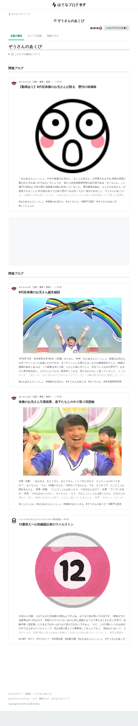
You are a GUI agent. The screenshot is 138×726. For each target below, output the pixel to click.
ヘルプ (34, 698)
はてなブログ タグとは (18, 698)
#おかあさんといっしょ (31, 201)
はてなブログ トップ (20, 14)
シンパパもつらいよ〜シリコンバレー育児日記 (40, 519)
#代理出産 (57, 638)
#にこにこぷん (26, 205)
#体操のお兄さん (55, 201)
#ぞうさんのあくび (106, 201)
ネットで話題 (35, 35)
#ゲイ (31, 638)
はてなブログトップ (60, 698)
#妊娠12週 (70, 638)
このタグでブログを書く (117, 28)
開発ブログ (44, 698)
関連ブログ (53, 35)
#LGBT (22, 638)
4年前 (59, 81)
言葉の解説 (16, 35)
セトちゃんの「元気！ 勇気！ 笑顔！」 (36, 81)
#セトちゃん (72, 201)
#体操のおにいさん (73, 503)
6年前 (66, 519)
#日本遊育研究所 (113, 381)
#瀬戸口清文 (87, 201)
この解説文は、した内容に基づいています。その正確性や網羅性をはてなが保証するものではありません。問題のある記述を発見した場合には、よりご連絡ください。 (24, 55)
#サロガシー (43, 638)
